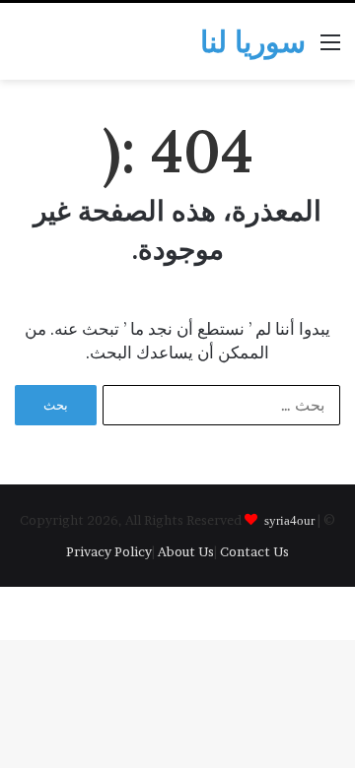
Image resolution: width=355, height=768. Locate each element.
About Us (186, 551)
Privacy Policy (109, 551)
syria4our (289, 519)
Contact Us (254, 551)
